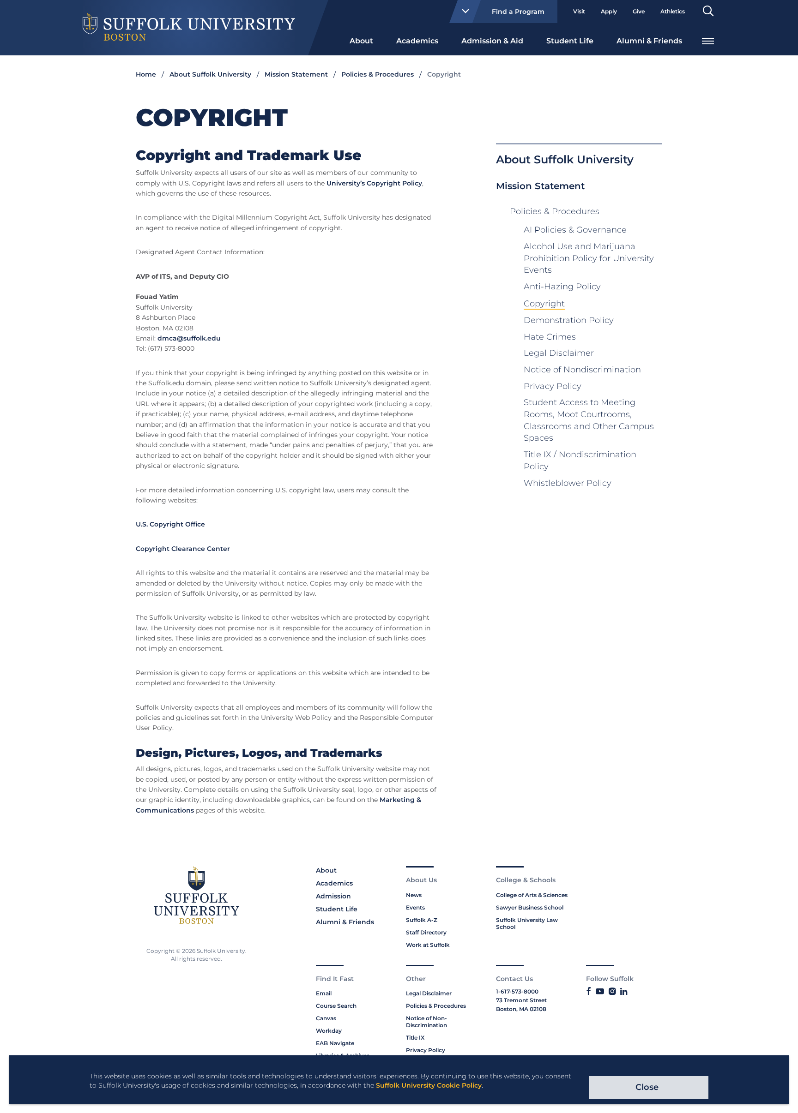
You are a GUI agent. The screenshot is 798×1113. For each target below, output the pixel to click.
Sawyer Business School (529, 907)
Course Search (336, 1005)
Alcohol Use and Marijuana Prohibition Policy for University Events (589, 258)
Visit (579, 11)
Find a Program (518, 11)
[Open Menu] (708, 39)
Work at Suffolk (428, 944)
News (414, 895)
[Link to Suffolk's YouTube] (600, 991)
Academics (417, 40)
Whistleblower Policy (567, 483)
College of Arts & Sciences (532, 895)
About (361, 40)
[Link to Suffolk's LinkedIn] (623, 991)
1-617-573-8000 (517, 991)
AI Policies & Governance (575, 230)
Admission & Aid (492, 40)
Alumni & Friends (649, 40)
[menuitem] (361, 40)
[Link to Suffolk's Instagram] (612, 991)
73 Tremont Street (521, 1000)
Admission (333, 896)
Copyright (544, 304)
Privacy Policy (552, 386)
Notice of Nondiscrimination (582, 370)
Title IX (415, 1037)
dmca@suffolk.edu (189, 338)
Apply (609, 11)
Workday (329, 1030)
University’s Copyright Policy (374, 183)
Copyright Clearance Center (183, 549)
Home (146, 74)
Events (415, 907)
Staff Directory (426, 932)
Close (647, 1087)
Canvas (326, 1018)
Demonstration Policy (569, 320)
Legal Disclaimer (559, 353)
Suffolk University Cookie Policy (429, 1085)
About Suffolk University (210, 74)
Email (324, 993)
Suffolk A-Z (421, 919)
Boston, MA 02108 (521, 1008)
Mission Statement (296, 74)
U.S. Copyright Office (170, 524)
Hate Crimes (550, 337)
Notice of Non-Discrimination (426, 1022)
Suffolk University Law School (527, 923)
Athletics (672, 11)
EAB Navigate (335, 1043)
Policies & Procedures (377, 74)
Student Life (569, 40)
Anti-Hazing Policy (562, 286)
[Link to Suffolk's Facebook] (588, 991)
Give (639, 11)
